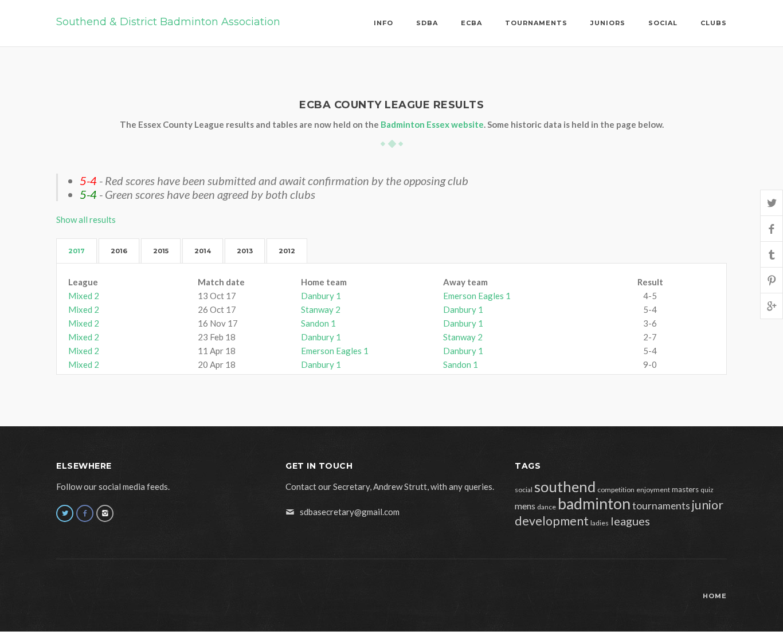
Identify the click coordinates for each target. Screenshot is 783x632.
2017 (76, 251)
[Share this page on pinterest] (771, 280)
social (524, 489)
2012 (287, 251)
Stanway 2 (320, 309)
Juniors (607, 23)
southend (565, 486)
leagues (630, 521)
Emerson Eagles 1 (477, 296)
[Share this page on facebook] (771, 228)
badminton (594, 503)
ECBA (471, 23)
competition (616, 489)
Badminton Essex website (432, 124)
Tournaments (536, 23)
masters (685, 489)
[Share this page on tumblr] (771, 254)
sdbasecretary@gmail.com (350, 512)
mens (525, 505)
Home (715, 596)
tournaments (661, 506)
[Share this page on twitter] (771, 202)
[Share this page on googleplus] (771, 306)
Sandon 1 (318, 323)
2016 (119, 251)
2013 (245, 251)
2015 (161, 251)
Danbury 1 (321, 296)
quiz (707, 489)
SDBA (427, 23)
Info (383, 23)
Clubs (713, 23)
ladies (599, 523)
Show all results (86, 219)
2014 (202, 251)
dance (546, 507)
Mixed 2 (83, 296)
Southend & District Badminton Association (168, 21)
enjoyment (653, 489)
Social (663, 23)
